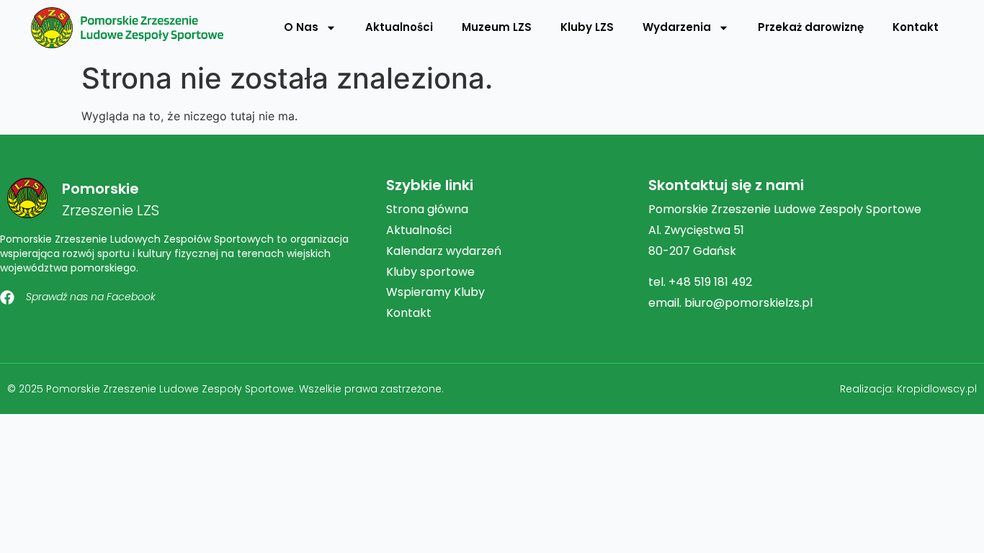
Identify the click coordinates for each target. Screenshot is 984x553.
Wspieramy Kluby (435, 292)
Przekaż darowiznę (811, 27)
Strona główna (427, 209)
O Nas (301, 27)
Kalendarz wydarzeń (443, 251)
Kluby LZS (587, 27)
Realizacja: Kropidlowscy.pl (908, 389)
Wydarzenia (677, 27)
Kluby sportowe (430, 272)
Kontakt (916, 27)
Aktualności (399, 27)
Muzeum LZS (497, 27)
